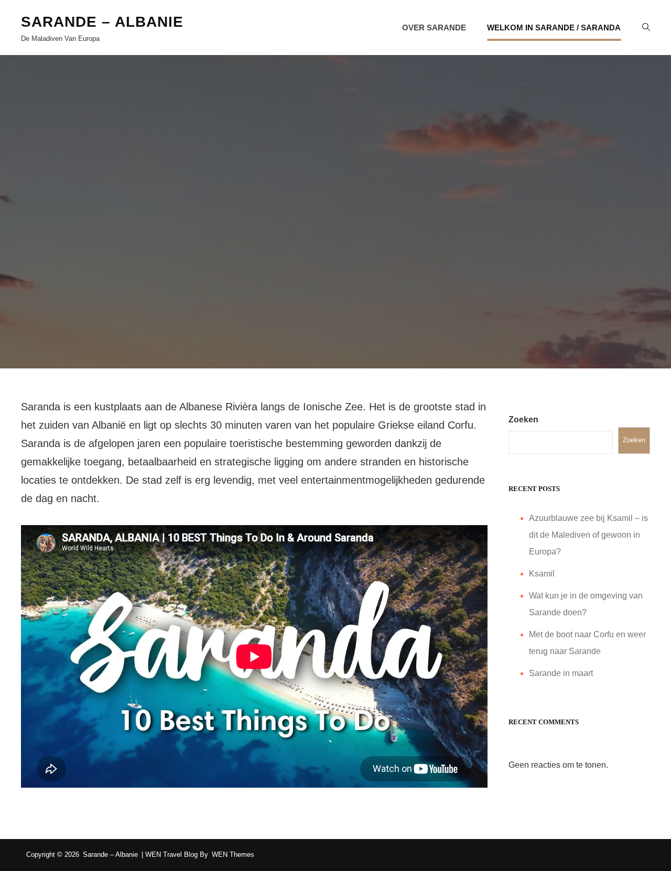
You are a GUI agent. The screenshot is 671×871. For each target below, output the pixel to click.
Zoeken (523, 419)
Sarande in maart (561, 673)
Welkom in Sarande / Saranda (554, 27)
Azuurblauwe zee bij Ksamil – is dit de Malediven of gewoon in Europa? (588, 535)
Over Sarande (434, 27)
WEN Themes (233, 854)
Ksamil (542, 573)
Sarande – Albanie (102, 22)
